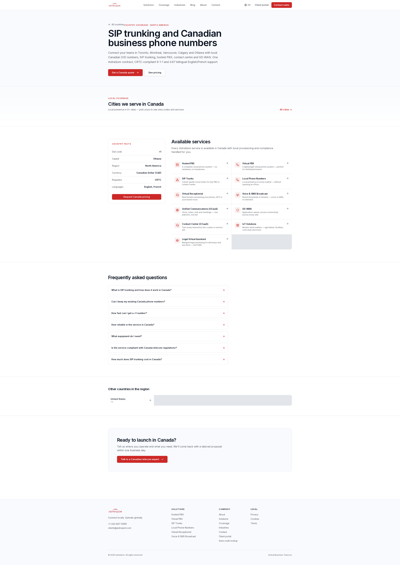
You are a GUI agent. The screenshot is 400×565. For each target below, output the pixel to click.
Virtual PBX (177, 519)
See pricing (154, 72)
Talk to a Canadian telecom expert (140, 459)
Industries (179, 5)
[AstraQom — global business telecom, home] (114, 4)
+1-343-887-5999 (117, 524)
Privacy (254, 514)
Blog (192, 5)
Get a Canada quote (123, 72)
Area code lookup (228, 540)
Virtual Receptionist (181, 532)
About (203, 5)
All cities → (286, 109)
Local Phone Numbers (182, 527)
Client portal (262, 5)
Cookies (255, 519)
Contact (216, 5)
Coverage (164, 5)
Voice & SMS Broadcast (183, 536)
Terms (254, 523)
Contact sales (281, 5)
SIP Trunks (176, 523)
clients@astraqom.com (119, 528)
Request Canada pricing (136, 196)
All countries (118, 24)
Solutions (148, 5)
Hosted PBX (177, 514)
